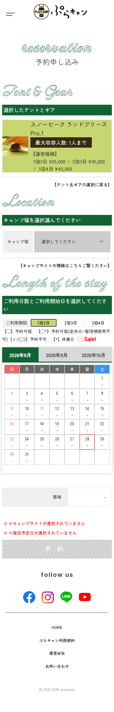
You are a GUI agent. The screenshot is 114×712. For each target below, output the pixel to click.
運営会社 (57, 653)
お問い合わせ (57, 666)
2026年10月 (93, 355)
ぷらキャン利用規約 (57, 640)
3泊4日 (98, 323)
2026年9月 (57, 355)
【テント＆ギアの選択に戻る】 (82, 184)
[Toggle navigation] (9, 14)
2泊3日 (70, 323)
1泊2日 (43, 323)
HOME (57, 627)
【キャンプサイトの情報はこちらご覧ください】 (65, 265)
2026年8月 (20, 355)
